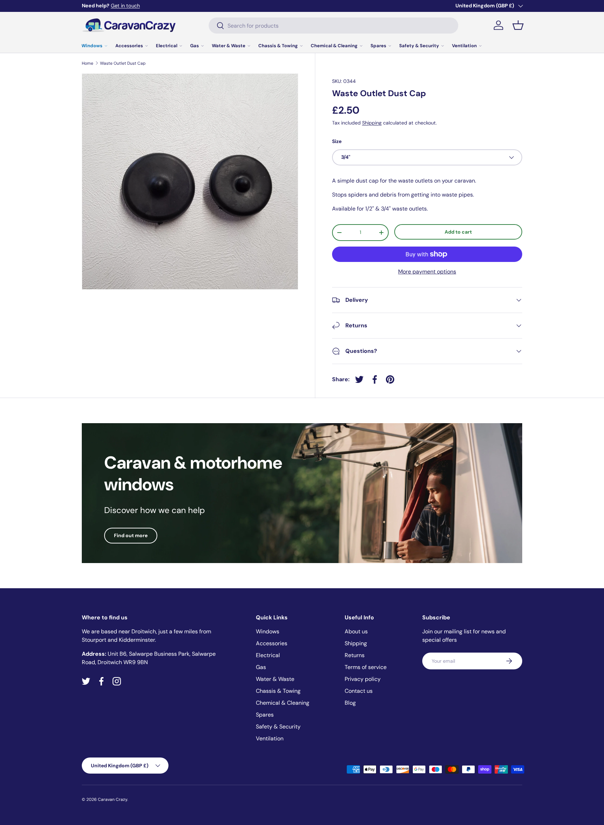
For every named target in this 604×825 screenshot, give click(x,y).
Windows (91, 46)
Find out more (131, 535)
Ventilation (464, 46)
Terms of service (366, 667)
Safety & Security (419, 46)
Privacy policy (363, 679)
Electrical (166, 46)
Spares (378, 46)
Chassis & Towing (278, 46)
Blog (350, 702)
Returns (355, 655)
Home (87, 63)
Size (336, 141)
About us (356, 631)
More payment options (427, 271)
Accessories (129, 46)
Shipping (372, 123)
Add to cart (458, 232)
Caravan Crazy (112, 799)
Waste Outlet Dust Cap (123, 63)
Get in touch (125, 5)
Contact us (359, 691)
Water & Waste (228, 46)
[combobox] (333, 25)
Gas (194, 46)
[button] (518, 25)
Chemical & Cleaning (334, 46)
